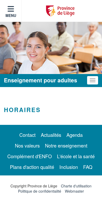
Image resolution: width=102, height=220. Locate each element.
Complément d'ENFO (29, 156)
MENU (10, 15)
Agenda (74, 134)
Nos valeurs (27, 145)
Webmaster (74, 191)
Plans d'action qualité (32, 166)
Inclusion (68, 166)
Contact (27, 134)
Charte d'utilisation (76, 185)
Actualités (51, 134)
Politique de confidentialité (39, 191)
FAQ (87, 166)
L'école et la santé (76, 156)
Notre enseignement (66, 145)
